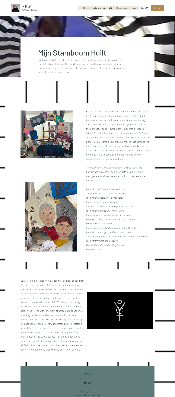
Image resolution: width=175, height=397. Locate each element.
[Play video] (119, 310)
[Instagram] (142, 8)
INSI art (26, 6)
